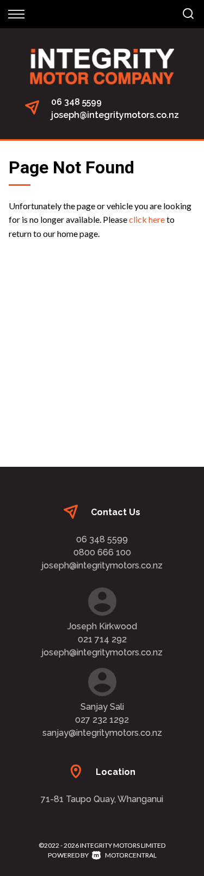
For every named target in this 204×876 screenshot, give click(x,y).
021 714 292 (102, 639)
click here (147, 219)
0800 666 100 (102, 552)
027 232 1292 (102, 720)
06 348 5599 (76, 102)
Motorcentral (131, 855)
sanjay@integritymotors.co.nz (102, 733)
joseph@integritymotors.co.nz (115, 115)
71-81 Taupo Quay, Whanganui (102, 799)
